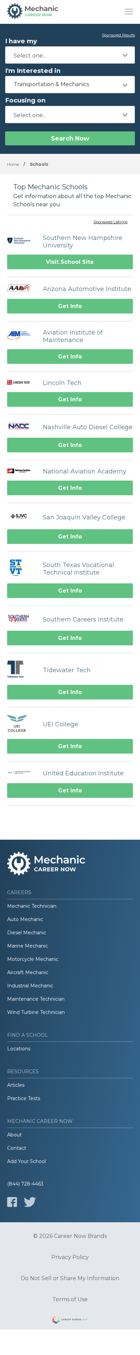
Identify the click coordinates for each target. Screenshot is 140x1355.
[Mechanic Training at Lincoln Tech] (21, 383)
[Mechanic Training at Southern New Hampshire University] (21, 242)
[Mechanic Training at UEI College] (21, 724)
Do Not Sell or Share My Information (70, 1278)
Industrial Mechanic (30, 986)
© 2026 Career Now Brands (70, 1236)
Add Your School (26, 1161)
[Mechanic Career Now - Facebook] (12, 1202)
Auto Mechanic (25, 919)
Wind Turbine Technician (36, 1012)
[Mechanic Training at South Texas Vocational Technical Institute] (21, 568)
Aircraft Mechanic (27, 972)
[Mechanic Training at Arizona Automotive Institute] (21, 289)
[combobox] (70, 55)
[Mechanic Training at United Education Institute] (21, 773)
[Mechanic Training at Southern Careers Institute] (21, 619)
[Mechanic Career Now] (32, 11)
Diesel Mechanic (26, 933)
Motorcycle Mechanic (32, 959)
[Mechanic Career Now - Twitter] (30, 1202)
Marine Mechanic (27, 946)
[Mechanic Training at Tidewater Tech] (21, 670)
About (14, 1135)
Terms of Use (70, 1299)
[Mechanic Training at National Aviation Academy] (21, 471)
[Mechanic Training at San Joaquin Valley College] (21, 517)
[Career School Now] (70, 1320)
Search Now (70, 138)
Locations (18, 1049)
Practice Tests (23, 1098)
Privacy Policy (70, 1257)
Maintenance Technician (36, 999)
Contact (16, 1148)
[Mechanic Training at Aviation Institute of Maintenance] (21, 336)
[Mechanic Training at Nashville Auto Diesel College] (21, 427)
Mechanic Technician (31, 906)
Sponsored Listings (110, 222)
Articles (15, 1085)
